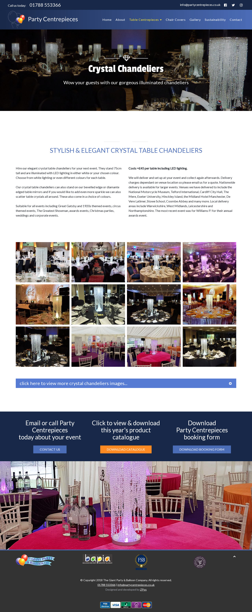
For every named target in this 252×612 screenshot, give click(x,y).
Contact (236, 19)
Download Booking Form (201, 449)
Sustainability (215, 19)
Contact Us (50, 449)
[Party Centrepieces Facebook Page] (225, 5)
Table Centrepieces (144, 19)
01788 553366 (45, 5)
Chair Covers (176, 19)
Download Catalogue (126, 449)
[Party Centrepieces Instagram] (241, 5)
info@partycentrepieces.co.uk (200, 4)
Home (107, 19)
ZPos (143, 589)
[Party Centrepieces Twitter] (233, 5)
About (120, 19)
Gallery (195, 19)
